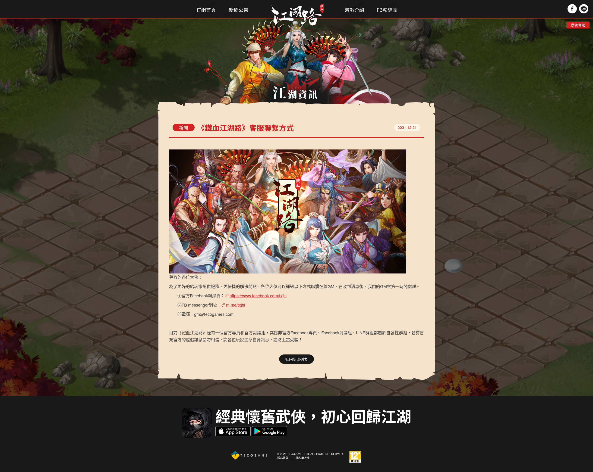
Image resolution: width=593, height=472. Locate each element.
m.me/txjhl (235, 305)
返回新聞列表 (296, 359)
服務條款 (282, 457)
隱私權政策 (302, 457)
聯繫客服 (578, 25)
